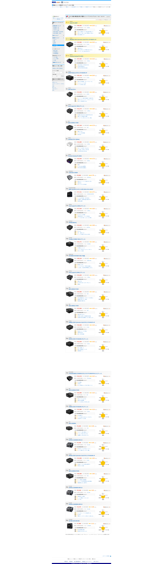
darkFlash (88, 227)
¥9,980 (79, 175)
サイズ (54, 46)
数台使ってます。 (81, 264)
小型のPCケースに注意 (82, 418)
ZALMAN (88, 243)
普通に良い (80, 182)
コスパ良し (80, 499)
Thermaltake (89, 378)
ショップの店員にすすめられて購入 (84, 234)
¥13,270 (79, 108)
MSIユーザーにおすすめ (82, 398)
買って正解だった (81, 347)
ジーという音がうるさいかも (83, 433)
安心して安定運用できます (82, 101)
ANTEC (88, 94)
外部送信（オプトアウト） (87, 561)
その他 (54, 60)
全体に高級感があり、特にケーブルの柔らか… (86, 297)
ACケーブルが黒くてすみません (83, 148)
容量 (54, 40)
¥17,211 (79, 192)
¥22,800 (79, 158)
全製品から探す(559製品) (58, 68)
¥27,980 (79, 58)
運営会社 (66, 561)
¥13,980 (79, 308)
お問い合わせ (96, 561)
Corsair (88, 44)
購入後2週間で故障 (81, 529)
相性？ (79, 164)
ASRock (88, 27)
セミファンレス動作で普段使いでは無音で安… (86, 98)
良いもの (79, 231)
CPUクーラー (54, 82)
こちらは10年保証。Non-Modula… (84, 198)
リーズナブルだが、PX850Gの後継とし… (85, 266)
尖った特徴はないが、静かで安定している (85, 385)
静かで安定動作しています (82, 349)
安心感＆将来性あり (81, 66)
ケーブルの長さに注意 (82, 84)
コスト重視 (55, 57)
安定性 (54, 42)
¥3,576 (79, 507)
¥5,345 (79, 490)
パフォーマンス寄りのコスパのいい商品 (85, 117)
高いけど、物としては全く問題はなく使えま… (86, 33)
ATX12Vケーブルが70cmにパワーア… (84, 448)
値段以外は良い (80, 332)
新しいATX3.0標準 (81, 334)
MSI (87, 127)
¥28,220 (79, 258)
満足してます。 (80, 131)
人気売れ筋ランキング (57, 25)
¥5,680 (79, 426)
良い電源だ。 (80, 382)
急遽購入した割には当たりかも (83, 435)
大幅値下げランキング (57, 62)
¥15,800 (79, 275)
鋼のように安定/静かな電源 (82, 116)
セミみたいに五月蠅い (82, 214)
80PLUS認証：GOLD (57, 33)
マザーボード (54, 88)
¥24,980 (79, 291)
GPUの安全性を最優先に (82, 167)
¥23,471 (79, 241)
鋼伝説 (79, 284)
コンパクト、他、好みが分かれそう (84, 51)
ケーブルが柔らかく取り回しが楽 (83, 401)
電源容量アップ (80, 350)
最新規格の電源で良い (82, 300)
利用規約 (71, 561)
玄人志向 (88, 444)
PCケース (54, 87)
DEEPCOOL (89, 260)
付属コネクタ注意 (81, 465)
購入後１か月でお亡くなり (82, 531)
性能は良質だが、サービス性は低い (84, 216)
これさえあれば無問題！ (82, 166)
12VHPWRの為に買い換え (82, 151)
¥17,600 (79, 208)
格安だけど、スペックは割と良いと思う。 (85, 181)
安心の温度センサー (81, 34)
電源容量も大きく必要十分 (82, 482)
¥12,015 (79, 376)
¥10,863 (79, 225)
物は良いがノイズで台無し (82, 331)
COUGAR (89, 525)
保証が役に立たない (81, 314)
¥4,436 (79, 442)
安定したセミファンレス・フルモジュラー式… (86, 99)
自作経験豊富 (55, 53)
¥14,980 (79, 409)
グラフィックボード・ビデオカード (58, 84)
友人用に (79, 514)
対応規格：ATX (56, 27)
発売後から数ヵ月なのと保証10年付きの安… (85, 114)
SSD (53, 86)
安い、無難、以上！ (81, 232)
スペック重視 (55, 58)
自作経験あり (55, 51)
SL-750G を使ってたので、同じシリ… (84, 282)
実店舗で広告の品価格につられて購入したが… (86, 317)
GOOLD (79, 383)
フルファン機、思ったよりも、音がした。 (85, 249)
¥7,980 (79, 523)
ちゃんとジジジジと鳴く (82, 83)
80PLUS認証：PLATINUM (58, 31)
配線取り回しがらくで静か (82, 299)
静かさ (54, 43)
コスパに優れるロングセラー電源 (83, 450)
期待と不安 (80, 281)
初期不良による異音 (81, 496)
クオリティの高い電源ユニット (83, 432)
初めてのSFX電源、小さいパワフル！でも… (85, 81)
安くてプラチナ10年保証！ (82, 184)
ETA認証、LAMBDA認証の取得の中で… (85, 199)
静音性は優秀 (80, 201)
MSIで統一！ (80, 134)
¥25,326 (79, 75)
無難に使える (80, 48)
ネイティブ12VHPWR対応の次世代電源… (85, 481)
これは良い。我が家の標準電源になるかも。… (86, 267)
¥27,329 (79, 125)
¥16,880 (79, 142)
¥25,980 (79, 473)
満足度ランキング (56, 37)
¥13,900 (79, 92)
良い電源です (80, 415)
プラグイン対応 (56, 30)
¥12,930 (79, 341)
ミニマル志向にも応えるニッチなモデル (85, 417)
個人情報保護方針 (77, 561)
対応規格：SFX (56, 28)
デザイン (55, 39)
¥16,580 (79, 325)
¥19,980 (79, 42)
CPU (53, 90)
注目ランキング (55, 35)
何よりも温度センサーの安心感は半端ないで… (86, 31)
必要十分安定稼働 (81, 400)
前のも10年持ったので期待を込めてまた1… (85, 49)
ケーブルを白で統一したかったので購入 (85, 217)
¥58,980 (79, 25)
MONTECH (89, 177)
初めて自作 (55, 50)
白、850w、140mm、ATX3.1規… (83, 149)
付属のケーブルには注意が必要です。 (84, 464)
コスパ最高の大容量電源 (82, 479)
